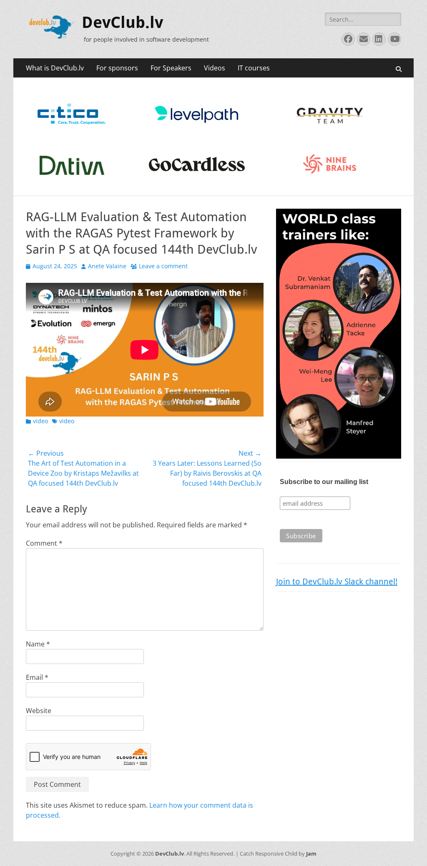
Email (37, 677)
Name (38, 644)
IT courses (254, 67)
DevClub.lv (122, 22)
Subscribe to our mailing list (324, 481)
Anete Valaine (107, 266)
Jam (311, 853)
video (40, 421)
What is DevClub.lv (55, 67)
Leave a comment (163, 266)
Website (38, 710)
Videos (214, 67)
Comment (44, 543)
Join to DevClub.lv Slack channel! (336, 581)
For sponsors (117, 67)
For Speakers (171, 67)
